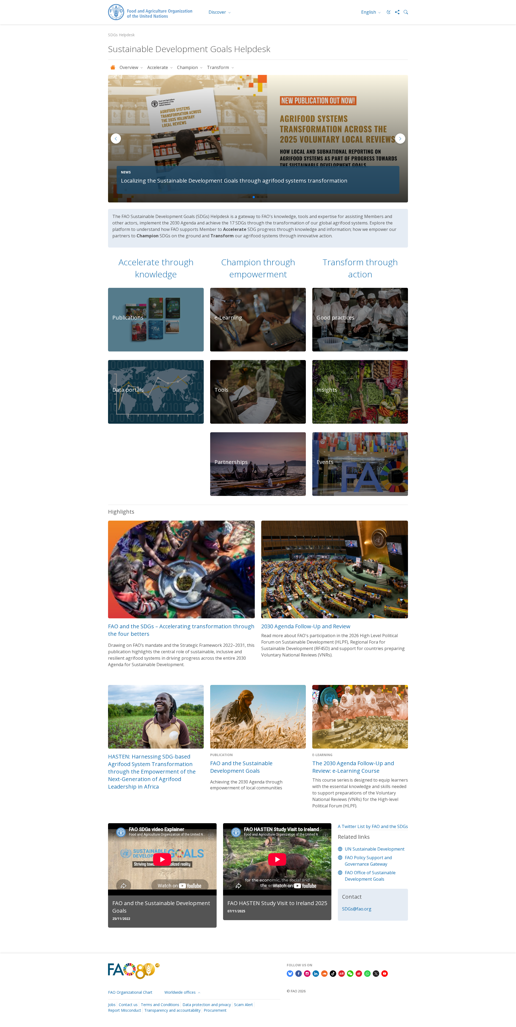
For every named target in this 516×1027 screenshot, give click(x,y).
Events (325, 462)
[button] (400, 138)
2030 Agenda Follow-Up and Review (305, 626)
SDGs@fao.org (356, 909)
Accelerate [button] (158, 67)
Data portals (128, 389)
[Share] (395, 12)
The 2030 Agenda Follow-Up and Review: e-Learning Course (353, 767)
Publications (128, 317)
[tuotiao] (341, 973)
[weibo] (359, 973)
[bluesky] (290, 973)
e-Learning (228, 317)
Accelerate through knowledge (156, 268)
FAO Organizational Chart (130, 992)
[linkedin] (316, 973)
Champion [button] (188, 67)
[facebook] (298, 973)
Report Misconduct (124, 1010)
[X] (376, 973)
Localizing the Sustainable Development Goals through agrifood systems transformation (234, 180)
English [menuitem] (369, 12)
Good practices (335, 317)
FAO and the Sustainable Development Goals (241, 767)
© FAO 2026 (296, 991)
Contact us (128, 1004)
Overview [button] (129, 67)
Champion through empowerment (258, 268)
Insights (327, 389)
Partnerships (231, 462)
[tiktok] (333, 973)
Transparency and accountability (172, 1010)
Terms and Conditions (160, 1004)
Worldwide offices (180, 992)
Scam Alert (243, 1004)
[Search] (403, 12)
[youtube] (384, 973)
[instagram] (307, 973)
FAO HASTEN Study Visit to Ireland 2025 (277, 903)
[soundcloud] (324, 973)
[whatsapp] (367, 973)
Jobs (112, 1004)
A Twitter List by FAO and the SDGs (373, 826)
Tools (221, 389)
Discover (218, 12)
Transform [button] (218, 67)
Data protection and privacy (206, 1004)
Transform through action (360, 268)
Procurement (215, 1010)
